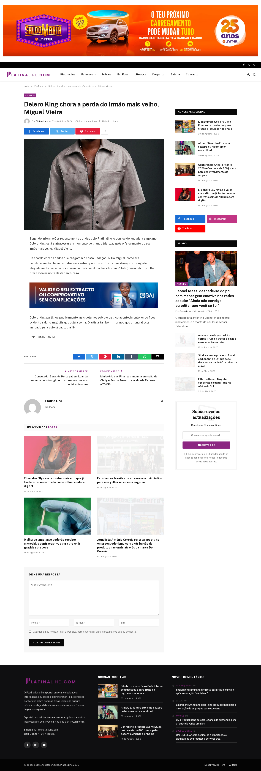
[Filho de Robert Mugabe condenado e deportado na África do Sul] (185, 384)
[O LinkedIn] (11, 266)
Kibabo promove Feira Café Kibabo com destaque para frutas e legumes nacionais (215, 125)
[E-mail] (11, 284)
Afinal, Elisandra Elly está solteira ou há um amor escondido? (214, 147)
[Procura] (254, 75)
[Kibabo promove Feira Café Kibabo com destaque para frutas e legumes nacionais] (185, 126)
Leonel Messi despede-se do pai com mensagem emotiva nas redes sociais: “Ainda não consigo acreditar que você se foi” (204, 298)
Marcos (180, 716)
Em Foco (123, 74)
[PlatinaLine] (28, 74)
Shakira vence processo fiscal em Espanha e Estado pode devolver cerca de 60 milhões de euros (217, 360)
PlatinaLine (67, 74)
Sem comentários (87, 121)
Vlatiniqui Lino (184, 686)
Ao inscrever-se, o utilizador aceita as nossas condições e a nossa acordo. (206, 458)
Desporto (158, 74)
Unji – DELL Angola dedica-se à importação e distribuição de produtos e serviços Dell (201, 737)
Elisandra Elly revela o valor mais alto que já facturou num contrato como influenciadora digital (54, 482)
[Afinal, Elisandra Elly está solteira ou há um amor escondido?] (185, 148)
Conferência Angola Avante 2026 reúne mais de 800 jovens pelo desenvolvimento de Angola (217, 170)
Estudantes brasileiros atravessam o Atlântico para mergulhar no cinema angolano (129, 480)
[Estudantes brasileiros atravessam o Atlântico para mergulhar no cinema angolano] (130, 455)
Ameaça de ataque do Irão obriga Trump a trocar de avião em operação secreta (217, 339)
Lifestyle (140, 74)
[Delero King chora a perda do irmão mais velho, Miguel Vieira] (94, 184)
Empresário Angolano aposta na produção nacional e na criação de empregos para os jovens (206, 706)
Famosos (87, 74)
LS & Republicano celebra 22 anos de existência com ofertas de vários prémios (206, 721)
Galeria (175, 74)
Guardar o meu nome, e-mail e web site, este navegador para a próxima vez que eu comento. (85, 631)
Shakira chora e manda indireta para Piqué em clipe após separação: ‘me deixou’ (205, 691)
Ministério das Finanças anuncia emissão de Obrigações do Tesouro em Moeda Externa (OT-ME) (128, 380)
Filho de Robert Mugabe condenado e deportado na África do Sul (214, 383)
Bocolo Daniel (184, 731)
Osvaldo (184, 311)
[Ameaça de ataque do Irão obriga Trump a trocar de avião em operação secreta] (185, 340)
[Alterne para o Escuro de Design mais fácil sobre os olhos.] (248, 74)
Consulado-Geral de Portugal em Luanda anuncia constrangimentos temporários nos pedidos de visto (59, 380)
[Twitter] (11, 256)
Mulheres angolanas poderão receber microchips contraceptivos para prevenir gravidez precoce (52, 543)
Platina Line (42, 121)
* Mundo (181, 284)
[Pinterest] (11, 275)
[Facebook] (11, 247)
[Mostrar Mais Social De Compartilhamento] (104, 131)
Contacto (192, 74)
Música (106, 74)
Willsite (233, 765)
